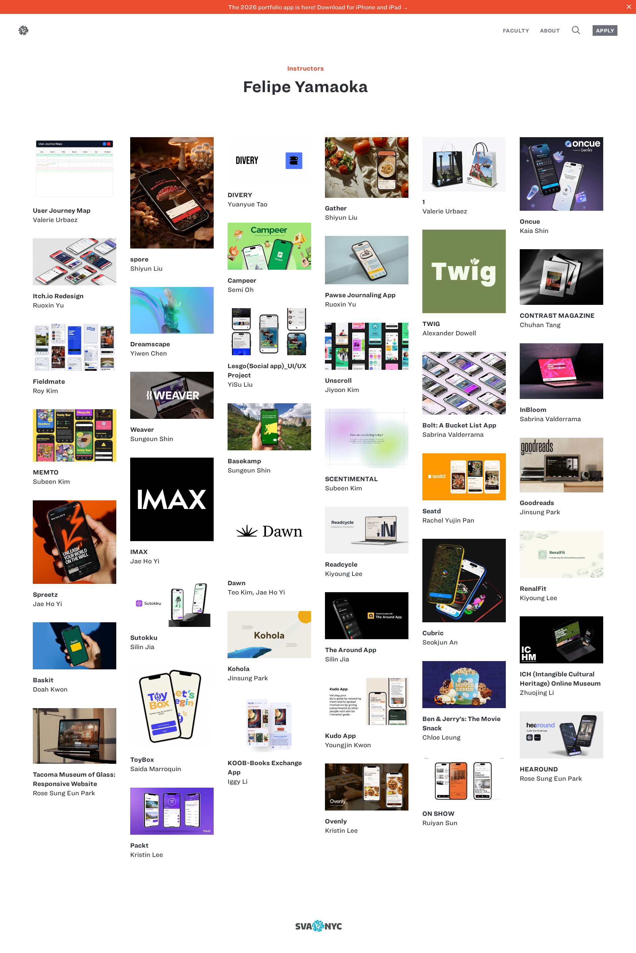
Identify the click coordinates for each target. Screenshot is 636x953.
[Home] (23, 31)
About (550, 30)
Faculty (516, 30)
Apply (605, 30)
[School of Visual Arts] (318, 926)
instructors (305, 69)
